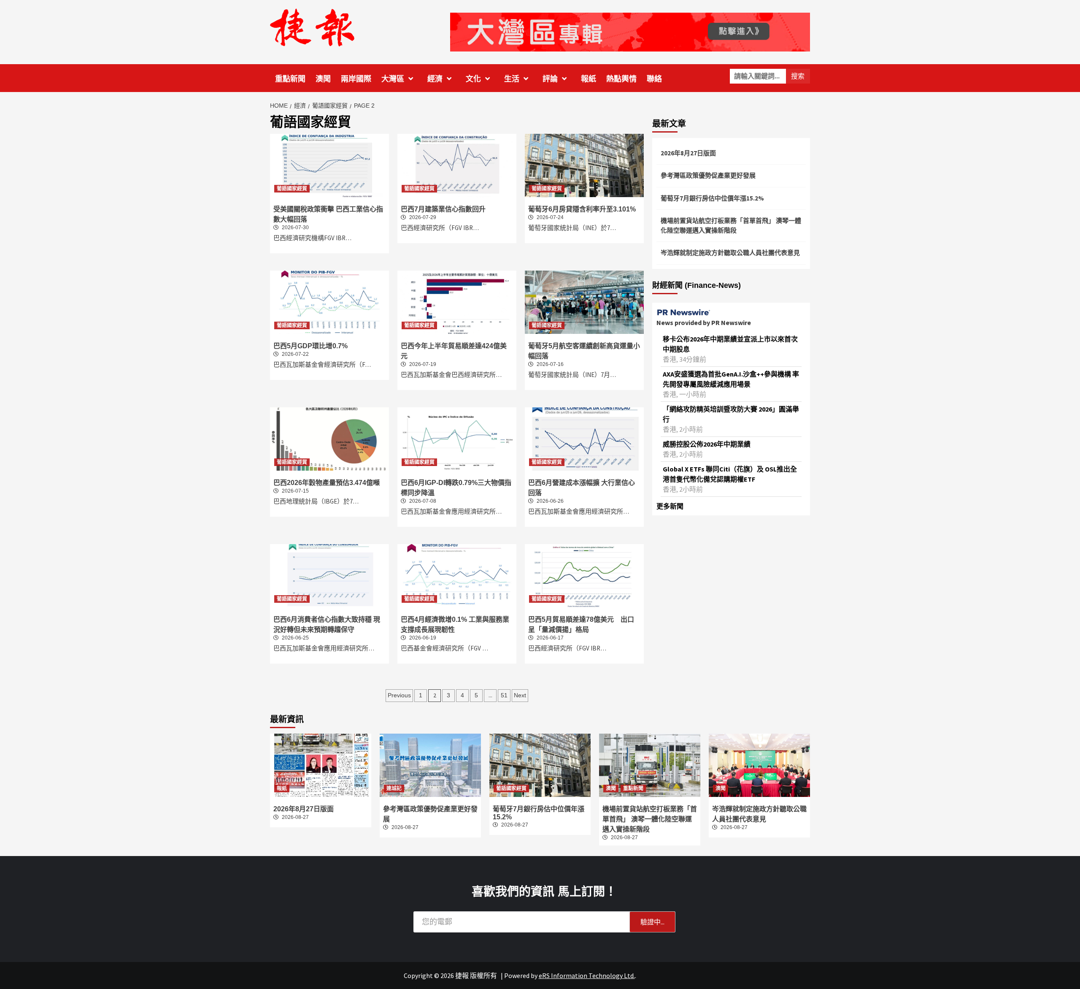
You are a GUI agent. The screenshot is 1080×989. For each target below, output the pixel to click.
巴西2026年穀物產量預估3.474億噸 (326, 482)
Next (520, 695)
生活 (511, 79)
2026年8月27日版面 (688, 153)
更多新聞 (669, 506)
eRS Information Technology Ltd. (587, 975)
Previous (399, 695)
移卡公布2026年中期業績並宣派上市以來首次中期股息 (730, 344)
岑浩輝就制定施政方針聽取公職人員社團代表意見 (730, 253)
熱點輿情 (621, 79)
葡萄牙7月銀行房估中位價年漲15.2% (712, 198)
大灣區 (392, 79)
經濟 (435, 79)
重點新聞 (290, 79)
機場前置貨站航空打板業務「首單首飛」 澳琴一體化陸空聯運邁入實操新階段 (731, 225)
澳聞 (323, 79)
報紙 (588, 79)
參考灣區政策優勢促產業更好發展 (708, 175)
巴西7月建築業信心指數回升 (443, 209)
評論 (550, 79)
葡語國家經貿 (292, 189)
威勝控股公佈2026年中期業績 (707, 444)
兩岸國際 (356, 79)
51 (504, 695)
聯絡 (654, 79)
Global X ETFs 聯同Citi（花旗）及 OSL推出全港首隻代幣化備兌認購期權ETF (730, 474)
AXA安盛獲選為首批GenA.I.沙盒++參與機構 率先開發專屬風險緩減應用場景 (731, 379)
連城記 (394, 788)
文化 (473, 79)
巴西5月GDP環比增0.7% (310, 346)
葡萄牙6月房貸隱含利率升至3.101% (582, 209)
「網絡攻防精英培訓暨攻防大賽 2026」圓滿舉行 (731, 414)
